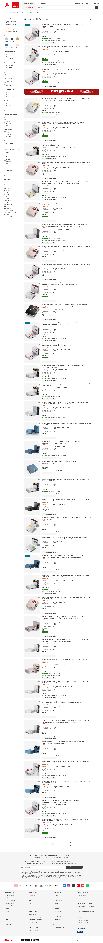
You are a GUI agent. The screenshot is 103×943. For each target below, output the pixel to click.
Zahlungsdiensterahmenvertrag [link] (86, 906)
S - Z (31, 906)
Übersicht (32, 895)
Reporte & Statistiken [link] (84, 895)
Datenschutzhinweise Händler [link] (86, 909)
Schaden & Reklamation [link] (36, 925)
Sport (7, 916)
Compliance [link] (56, 940)
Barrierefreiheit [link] (96, 940)
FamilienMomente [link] (59, 916)
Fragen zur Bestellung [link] (35, 917)
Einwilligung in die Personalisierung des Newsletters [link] (31, 876)
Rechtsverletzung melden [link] (36, 930)
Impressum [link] (49, 940)
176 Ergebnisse (45, 19)
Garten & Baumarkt (10, 900)
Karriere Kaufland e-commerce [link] (86, 922)
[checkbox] (11, 22)
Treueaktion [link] (57, 908)
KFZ (7, 919)
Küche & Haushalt (10, 903)
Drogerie (8, 914)
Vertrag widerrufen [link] (34, 922)
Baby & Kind (9, 906)
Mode (7, 911)
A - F (31, 898)
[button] (6, 39)
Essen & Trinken (10, 921)
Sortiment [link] (57, 903)
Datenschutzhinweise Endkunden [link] (87, 911)
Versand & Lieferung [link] (35, 927)
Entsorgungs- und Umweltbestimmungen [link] (81, 940)
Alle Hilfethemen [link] (34, 914)
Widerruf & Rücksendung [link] (36, 919)
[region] (13, 102)
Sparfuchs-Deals (10, 895)
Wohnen (8, 908)
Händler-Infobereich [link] (59, 927)
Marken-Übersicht (10, 924)
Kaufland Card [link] (58, 900)
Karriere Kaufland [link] (83, 920)
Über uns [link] (81, 898)
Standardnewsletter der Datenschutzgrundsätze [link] (31, 872)
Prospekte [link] (57, 898)
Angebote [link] (57, 895)
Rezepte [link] (57, 906)
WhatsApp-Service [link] (59, 919)
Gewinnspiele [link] (58, 911)
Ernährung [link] (57, 914)
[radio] (11, 31)
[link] (41, 3)
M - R (31, 903)
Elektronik (8, 898)
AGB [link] (70, 940)
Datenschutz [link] (64, 940)
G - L (31, 900)
